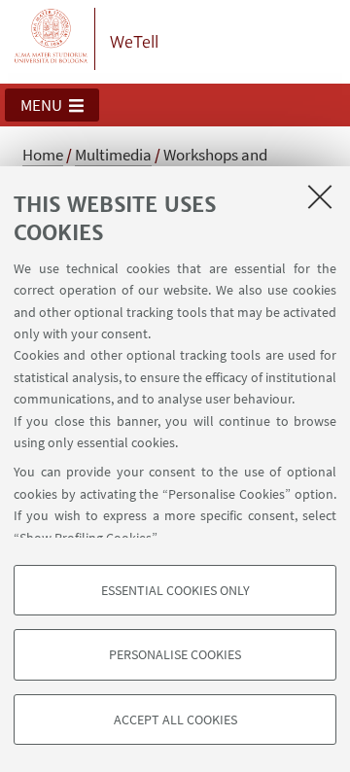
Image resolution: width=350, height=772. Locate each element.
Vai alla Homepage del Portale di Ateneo (51, 39)
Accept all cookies (175, 719)
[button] (52, 105)
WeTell (134, 42)
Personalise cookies (175, 654)
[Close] (319, 196)
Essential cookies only (175, 590)
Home (42, 154)
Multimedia (113, 154)
